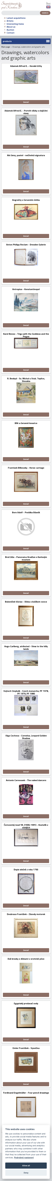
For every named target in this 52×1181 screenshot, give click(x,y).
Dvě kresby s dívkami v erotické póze (26, 959)
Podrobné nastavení (24, 1157)
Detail (26, 102)
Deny (26, 1173)
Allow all (26, 1165)
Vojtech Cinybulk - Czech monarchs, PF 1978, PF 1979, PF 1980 (26, 692)
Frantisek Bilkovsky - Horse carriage (26, 468)
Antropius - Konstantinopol (26, 289)
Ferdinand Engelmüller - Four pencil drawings (26, 1092)
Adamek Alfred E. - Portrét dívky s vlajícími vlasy (26, 112)
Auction (10, 29)
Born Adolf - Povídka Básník (26, 512)
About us (11, 26)
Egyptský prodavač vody (26, 1003)
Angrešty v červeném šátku (26, 200)
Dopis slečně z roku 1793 (26, 869)
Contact (10, 32)
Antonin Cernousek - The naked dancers (26, 780)
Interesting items (15, 23)
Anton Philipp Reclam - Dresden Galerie (26, 244)
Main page (5, 46)
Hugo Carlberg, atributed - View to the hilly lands (26, 647)
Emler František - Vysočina (26, 1048)
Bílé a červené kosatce (26, 423)
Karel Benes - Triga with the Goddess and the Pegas (26, 335)
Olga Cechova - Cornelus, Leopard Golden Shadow (26, 737)
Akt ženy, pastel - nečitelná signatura (26, 155)
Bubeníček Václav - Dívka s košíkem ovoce (26, 601)
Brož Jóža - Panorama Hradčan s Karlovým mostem (26, 558)
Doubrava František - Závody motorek (26, 914)
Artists (10, 20)
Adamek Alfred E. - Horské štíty (26, 66)
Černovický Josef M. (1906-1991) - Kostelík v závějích (26, 826)
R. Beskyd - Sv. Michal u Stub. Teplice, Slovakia (26, 379)
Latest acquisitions (16, 18)
